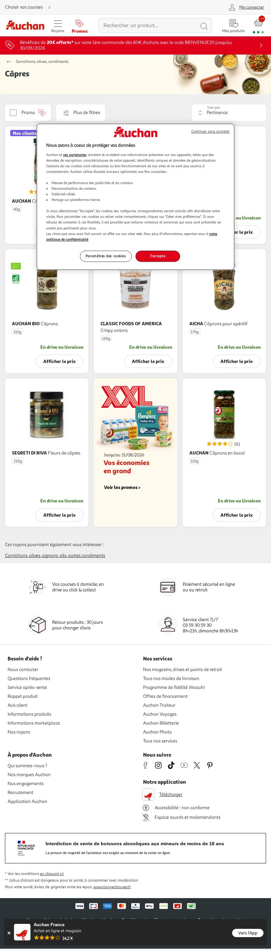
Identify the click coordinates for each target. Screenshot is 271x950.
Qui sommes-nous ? (27, 766)
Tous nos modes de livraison (171, 678)
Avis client (17, 705)
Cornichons (16, 555)
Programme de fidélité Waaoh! (174, 687)
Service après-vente (27, 687)
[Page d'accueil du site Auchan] (25, 25)
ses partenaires (75, 154)
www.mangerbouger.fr (112, 887)
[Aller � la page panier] (258, 26)
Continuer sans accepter (210, 131)
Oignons (50, 555)
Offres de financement (165, 696)
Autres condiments (86, 555)
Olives (34, 555)
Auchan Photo (157, 732)
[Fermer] (9, 933)
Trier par (213, 107)
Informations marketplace (34, 723)
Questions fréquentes (29, 678)
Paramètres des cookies (106, 256)
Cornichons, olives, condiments (42, 61)
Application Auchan (27, 801)
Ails (62, 555)
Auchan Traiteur (159, 705)
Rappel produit (23, 696)
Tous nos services (160, 741)
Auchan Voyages (159, 714)
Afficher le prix (236, 232)
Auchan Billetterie (161, 723)
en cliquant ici (52, 873)
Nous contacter (23, 669)
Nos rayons (19, 732)
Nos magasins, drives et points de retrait (182, 669)
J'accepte (157, 256)
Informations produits (29, 714)
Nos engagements (26, 783)
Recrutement (20, 792)
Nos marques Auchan (29, 774)
